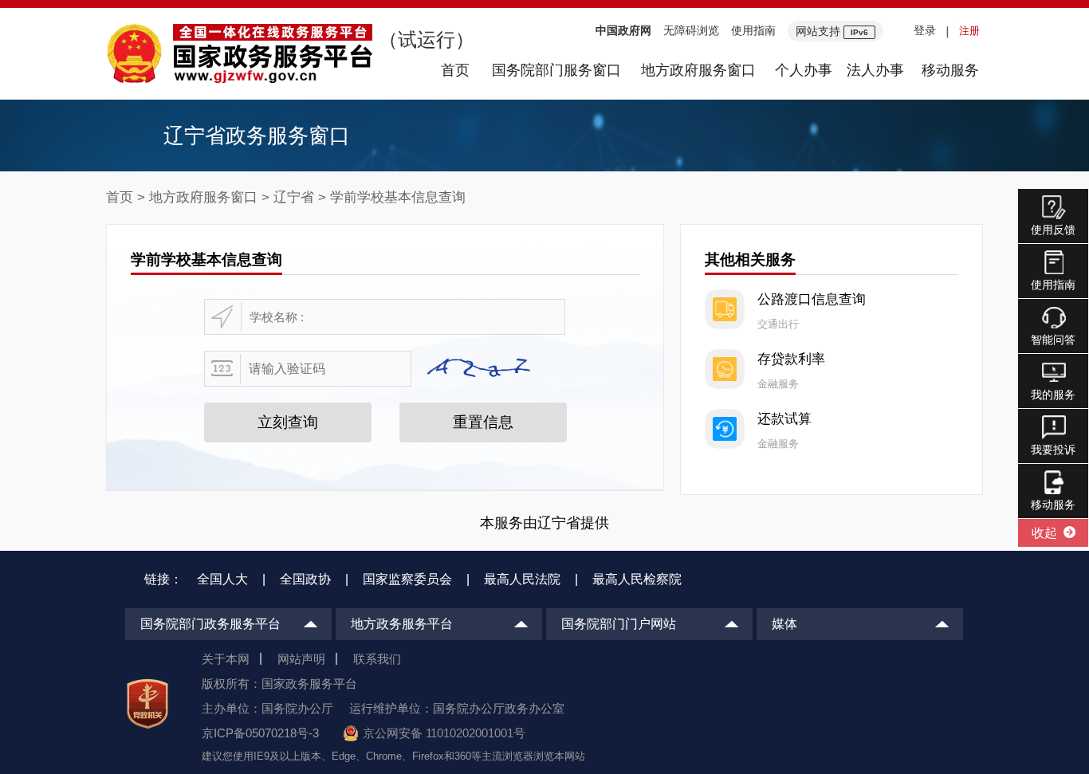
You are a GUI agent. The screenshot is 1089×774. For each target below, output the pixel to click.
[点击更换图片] (482, 369)
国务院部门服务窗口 (556, 70)
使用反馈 (1053, 229)
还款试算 (784, 418)
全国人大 (222, 579)
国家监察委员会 (407, 579)
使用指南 (753, 30)
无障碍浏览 (691, 30)
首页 (455, 70)
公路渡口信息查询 (811, 299)
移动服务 (950, 70)
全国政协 (305, 579)
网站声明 (301, 659)
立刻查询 (288, 422)
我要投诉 (1053, 449)
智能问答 (1053, 339)
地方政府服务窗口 (698, 70)
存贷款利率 (791, 359)
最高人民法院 (522, 579)
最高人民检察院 (637, 579)
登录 (925, 30)
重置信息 (483, 422)
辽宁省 (293, 197)
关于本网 (226, 659)
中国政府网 (623, 30)
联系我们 (377, 659)
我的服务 (1053, 394)
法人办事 (875, 70)
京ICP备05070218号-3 (260, 733)
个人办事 (803, 70)
